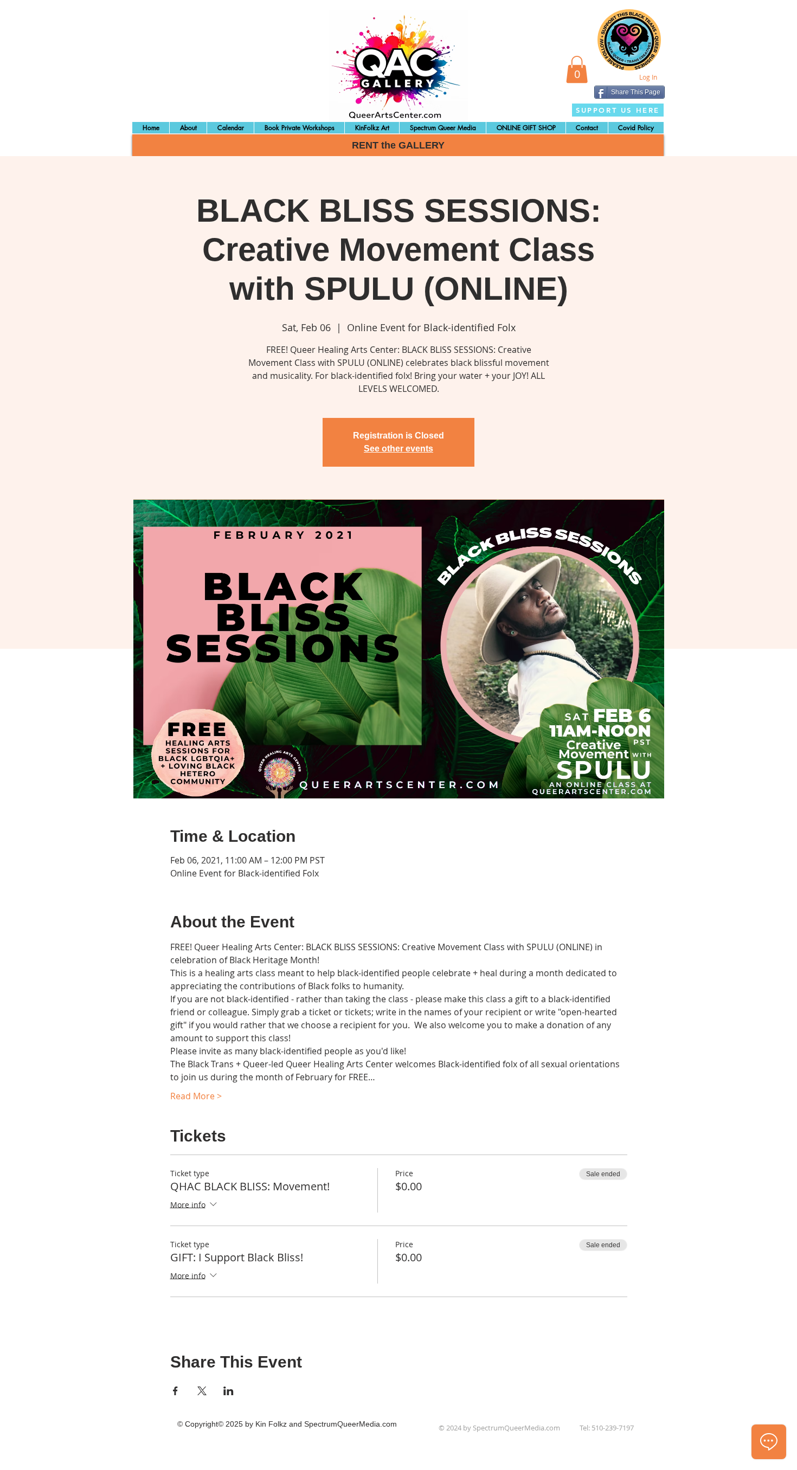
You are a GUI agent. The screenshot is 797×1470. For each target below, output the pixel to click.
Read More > (196, 1096)
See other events (398, 448)
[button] (576, 69)
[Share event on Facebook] (175, 1391)
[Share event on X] (202, 1391)
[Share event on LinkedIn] (228, 1391)
